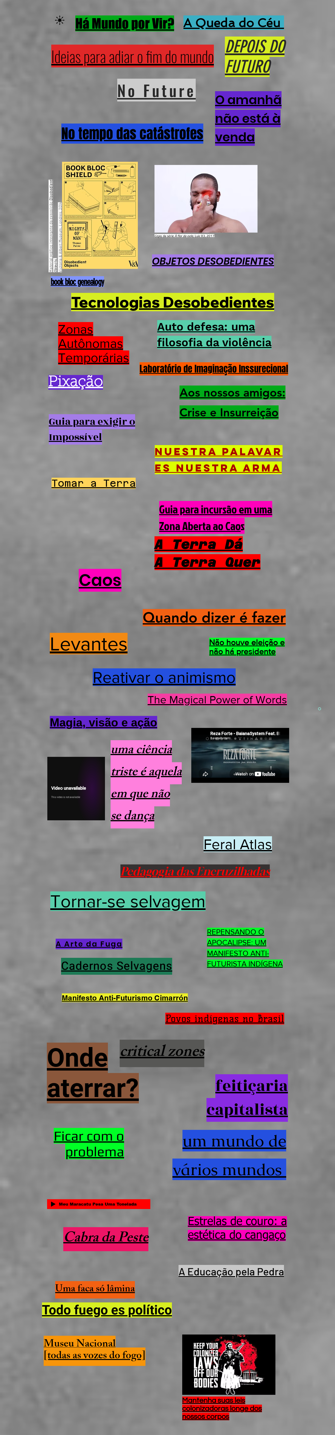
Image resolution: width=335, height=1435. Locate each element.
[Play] (53, 1204)
